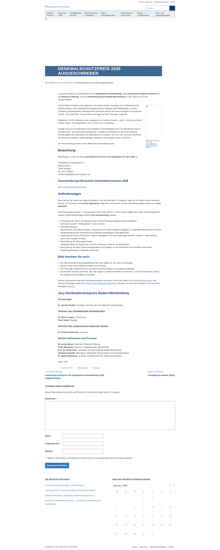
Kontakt (172, 2)
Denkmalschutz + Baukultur (91, 14)
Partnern (71, 286)
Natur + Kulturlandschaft (108, 14)
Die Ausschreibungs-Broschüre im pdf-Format (152, 144)
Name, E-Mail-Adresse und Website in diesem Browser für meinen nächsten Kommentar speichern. (90, 458)
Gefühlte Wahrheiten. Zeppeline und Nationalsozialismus (69, 495)
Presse (141, 2)
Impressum (148, 2)
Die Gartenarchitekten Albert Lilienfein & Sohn (65, 485)
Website (48, 451)
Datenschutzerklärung (161, 2)
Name (48, 436)
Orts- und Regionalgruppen (163, 14)
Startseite (60, 82)
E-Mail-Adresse (52, 443)
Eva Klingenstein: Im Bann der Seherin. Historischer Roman (70, 490)
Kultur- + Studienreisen (143, 14)
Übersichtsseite (145, 280)
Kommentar (51, 398)
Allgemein (71, 82)
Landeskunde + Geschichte (127, 14)
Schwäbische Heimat (75, 14)
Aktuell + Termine (50, 14)
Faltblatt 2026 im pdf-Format (74, 187)
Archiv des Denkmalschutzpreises (102, 283)
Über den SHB (62, 14)
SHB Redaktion (82, 368)
